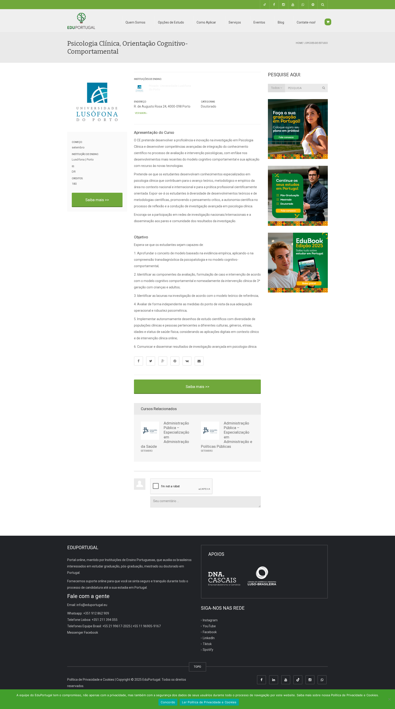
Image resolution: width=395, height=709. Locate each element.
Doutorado (208, 106)
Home (299, 43)
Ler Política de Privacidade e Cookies (209, 702)
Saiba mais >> (97, 200)
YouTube (209, 626)
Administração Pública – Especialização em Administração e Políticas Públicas (226, 435)
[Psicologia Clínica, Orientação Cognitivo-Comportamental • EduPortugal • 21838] (81, 20)
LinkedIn (209, 638)
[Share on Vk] (187, 361)
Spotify (208, 649)
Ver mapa (140, 113)
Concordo (168, 702)
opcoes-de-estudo (316, 43)
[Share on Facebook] (138, 361)
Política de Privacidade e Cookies (90, 679)
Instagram (210, 620)
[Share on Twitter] (150, 361)
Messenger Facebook (82, 632)
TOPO (197, 666)
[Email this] (199, 361)
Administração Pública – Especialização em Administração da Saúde (165, 435)
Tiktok (207, 644)
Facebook (210, 632)
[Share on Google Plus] (162, 361)
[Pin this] (174, 361)
